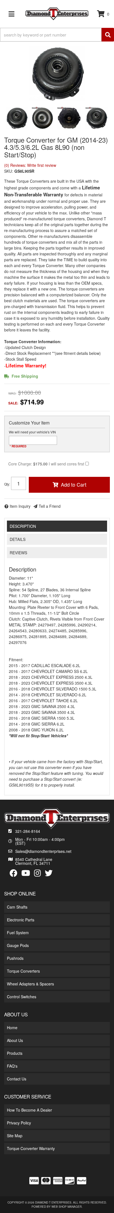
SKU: (8, 171)
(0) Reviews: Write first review (30, 165)
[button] (57, 35)
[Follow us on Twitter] (49, 873)
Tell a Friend (50, 506)
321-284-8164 (27, 831)
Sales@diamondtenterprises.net (43, 851)
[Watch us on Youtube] (25, 873)
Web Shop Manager (66, 1207)
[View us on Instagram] (37, 873)
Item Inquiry (20, 506)
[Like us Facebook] (13, 873)
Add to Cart (73, 484)
